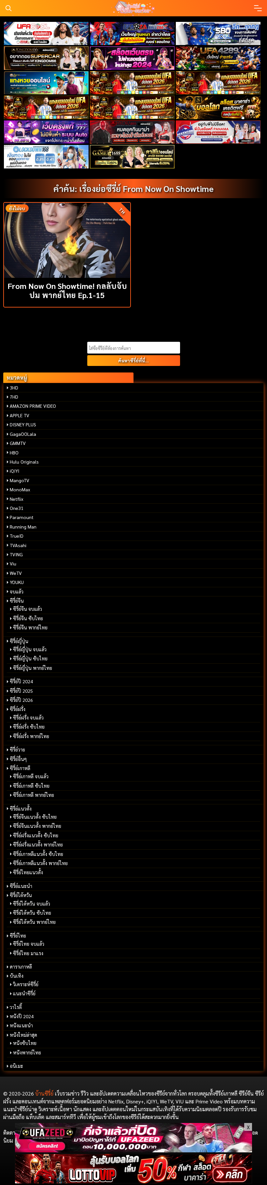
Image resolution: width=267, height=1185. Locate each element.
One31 (16, 508)
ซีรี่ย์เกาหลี (20, 768)
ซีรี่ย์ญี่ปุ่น (19, 641)
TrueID (16, 536)
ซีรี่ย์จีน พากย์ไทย (30, 627)
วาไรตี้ (16, 1007)
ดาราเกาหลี (21, 967)
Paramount (22, 517)
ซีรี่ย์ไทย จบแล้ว (28, 944)
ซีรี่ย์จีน (17, 601)
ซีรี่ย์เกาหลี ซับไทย (31, 786)
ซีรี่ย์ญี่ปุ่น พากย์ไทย (32, 668)
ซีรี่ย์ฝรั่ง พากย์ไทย (31, 736)
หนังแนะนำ (21, 1025)
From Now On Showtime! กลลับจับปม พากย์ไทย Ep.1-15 (67, 290)
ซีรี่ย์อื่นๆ (18, 759)
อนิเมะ (16, 1066)
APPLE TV (19, 415)
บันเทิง (16, 976)
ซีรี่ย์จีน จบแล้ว (27, 609)
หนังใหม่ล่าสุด (23, 1035)
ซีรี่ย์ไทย (18, 936)
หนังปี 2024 (22, 1016)
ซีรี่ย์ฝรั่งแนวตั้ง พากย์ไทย (38, 844)
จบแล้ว (16, 591)
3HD (14, 387)
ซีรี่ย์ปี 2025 (21, 691)
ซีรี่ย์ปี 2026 (21, 700)
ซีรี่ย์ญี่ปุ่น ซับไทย (30, 658)
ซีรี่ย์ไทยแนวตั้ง (28, 872)
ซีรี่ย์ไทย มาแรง (28, 953)
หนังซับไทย (24, 1043)
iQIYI (14, 471)
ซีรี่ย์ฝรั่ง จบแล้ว (28, 717)
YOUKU (17, 582)
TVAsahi (18, 545)
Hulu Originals (24, 462)
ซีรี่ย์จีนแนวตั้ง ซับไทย (35, 817)
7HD (14, 397)
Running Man (23, 526)
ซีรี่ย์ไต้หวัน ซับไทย (32, 913)
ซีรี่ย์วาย (17, 749)
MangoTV (19, 480)
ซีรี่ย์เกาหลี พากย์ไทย (33, 795)
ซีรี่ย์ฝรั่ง (17, 709)
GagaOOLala (23, 434)
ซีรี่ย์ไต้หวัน (21, 895)
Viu (13, 563)
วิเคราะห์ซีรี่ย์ (25, 984)
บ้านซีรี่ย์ (44, 1093)
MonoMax (20, 489)
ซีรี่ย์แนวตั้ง (21, 809)
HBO (14, 452)
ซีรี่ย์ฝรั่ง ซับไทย (29, 727)
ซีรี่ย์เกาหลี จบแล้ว (31, 776)
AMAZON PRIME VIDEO (33, 406)
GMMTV (18, 443)
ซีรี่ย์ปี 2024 (21, 681)
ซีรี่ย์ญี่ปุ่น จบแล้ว (30, 649)
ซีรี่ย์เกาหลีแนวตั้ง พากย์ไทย (40, 863)
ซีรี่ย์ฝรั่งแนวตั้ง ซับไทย (35, 835)
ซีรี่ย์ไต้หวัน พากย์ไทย (34, 922)
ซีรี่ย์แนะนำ (21, 886)
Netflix (16, 499)
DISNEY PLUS (23, 424)
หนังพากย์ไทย (27, 1052)
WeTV (16, 573)
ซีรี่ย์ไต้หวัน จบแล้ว (31, 904)
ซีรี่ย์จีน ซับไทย (28, 618)
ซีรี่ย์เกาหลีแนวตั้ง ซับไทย (38, 854)
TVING (16, 554)
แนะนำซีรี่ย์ (24, 993)
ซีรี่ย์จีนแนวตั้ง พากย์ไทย (37, 826)
